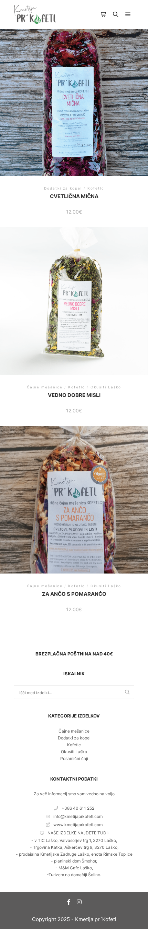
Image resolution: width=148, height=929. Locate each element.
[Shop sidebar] (103, 14)
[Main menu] (128, 14)
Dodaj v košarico (74, 101)
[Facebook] (68, 901)
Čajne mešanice (74, 731)
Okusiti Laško (74, 751)
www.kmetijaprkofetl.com (78, 824)
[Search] (115, 14)
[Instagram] (79, 901)
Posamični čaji (74, 758)
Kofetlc (74, 744)
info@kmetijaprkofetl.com (78, 816)
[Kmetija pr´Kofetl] (35, 14)
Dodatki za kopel (74, 737)
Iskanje (129, 692)
